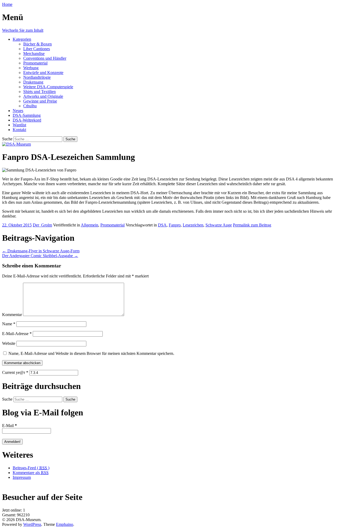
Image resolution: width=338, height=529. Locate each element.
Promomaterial (35, 63)
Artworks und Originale (43, 96)
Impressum (22, 477)
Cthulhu (30, 106)
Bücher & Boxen (37, 44)
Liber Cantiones (36, 49)
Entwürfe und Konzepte (43, 72)
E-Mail (9, 425)
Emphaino (64, 524)
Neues (18, 110)
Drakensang (33, 82)
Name (8, 324)
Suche (7, 139)
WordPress (32, 524)
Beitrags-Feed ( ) (31, 468)
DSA (162, 225)
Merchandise (34, 53)
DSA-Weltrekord (27, 120)
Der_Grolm (42, 225)
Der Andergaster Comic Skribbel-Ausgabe (40, 255)
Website (8, 343)
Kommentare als (31, 472)
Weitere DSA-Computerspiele (48, 87)
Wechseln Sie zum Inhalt (22, 30)
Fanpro (175, 225)
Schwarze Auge (218, 225)
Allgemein (89, 225)
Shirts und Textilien (39, 91)
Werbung (31, 68)
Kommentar (12, 314)
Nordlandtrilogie (37, 77)
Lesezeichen (193, 225)
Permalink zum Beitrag (252, 225)
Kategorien (22, 39)
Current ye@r (15, 372)
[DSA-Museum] (16, 144)
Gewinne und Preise (40, 101)
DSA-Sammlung (27, 115)
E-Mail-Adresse (17, 333)
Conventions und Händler (44, 58)
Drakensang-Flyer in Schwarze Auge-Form (40, 251)
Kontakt (19, 129)
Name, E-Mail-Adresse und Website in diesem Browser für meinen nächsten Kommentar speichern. (91, 353)
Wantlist (19, 125)
